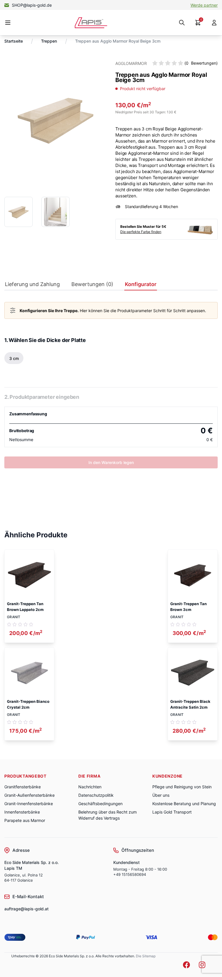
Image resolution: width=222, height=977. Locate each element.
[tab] (32, 285)
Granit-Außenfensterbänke (29, 795)
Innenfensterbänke (22, 811)
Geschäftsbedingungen (100, 803)
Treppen (49, 41)
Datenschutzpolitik (96, 795)
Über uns (160, 795)
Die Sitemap (146, 956)
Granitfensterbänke (22, 786)
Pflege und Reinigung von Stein (182, 786)
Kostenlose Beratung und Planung (184, 803)
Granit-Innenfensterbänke (28, 803)
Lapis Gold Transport (172, 811)
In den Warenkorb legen (111, 462)
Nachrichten (89, 786)
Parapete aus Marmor (24, 820)
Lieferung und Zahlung (32, 284)
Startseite (13, 41)
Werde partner (204, 5)
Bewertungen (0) (92, 284)
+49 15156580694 (129, 874)
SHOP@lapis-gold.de (32, 5)
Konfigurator (140, 284)
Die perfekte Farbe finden (140, 232)
